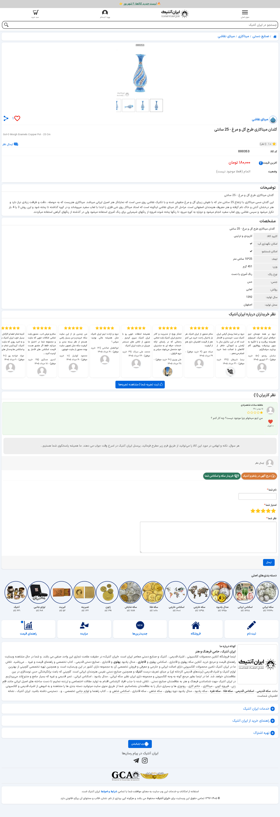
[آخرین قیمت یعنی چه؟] (261, 163)
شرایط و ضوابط (109, 792)
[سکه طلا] (153, 592)
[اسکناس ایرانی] (245, 592)
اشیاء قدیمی (211, 672)
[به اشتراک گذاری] (6, 118)
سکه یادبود (200, 691)
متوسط (263, 510)
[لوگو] (175, 14)
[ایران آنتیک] (275, 37)
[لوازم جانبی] (39, 592)
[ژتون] (108, 592)
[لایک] (270, 421)
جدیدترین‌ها (139, 634)
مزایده (84, 634)
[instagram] (144, 760)
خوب (258, 510)
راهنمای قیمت (28, 634)
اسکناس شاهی (121, 691)
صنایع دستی (113, 672)
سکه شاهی (155, 691)
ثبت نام (251, 634)
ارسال (269, 562)
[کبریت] (62, 592)
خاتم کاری (194, 686)
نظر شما (272, 519)
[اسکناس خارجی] (176, 592)
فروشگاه (196, 634)
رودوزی (181, 686)
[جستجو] (6, 25)
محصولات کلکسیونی (195, 667)
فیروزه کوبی (222, 686)
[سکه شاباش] (130, 592)
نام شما (273, 490)
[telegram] (135, 760)
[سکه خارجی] (199, 592)
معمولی (268, 510)
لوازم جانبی (82, 691)
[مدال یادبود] (222, 592)
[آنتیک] (16, 592)
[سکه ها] (154, 775)
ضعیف (273, 510)
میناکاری (207, 686)
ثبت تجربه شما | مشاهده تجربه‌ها (139, 384)
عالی (252, 510)
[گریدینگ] (125, 775)
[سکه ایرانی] (268, 592)
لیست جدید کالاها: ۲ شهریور (140, 4)
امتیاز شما (271, 505)
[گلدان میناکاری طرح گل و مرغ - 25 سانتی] (140, 73)
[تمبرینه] (85, 592)
